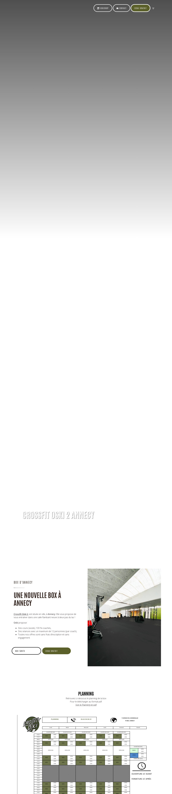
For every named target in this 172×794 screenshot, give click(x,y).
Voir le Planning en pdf (86, 704)
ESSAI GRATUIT (51, 651)
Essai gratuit (140, 8)
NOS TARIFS (20, 651)
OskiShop (104, 8)
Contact (122, 8)
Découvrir (30, 526)
